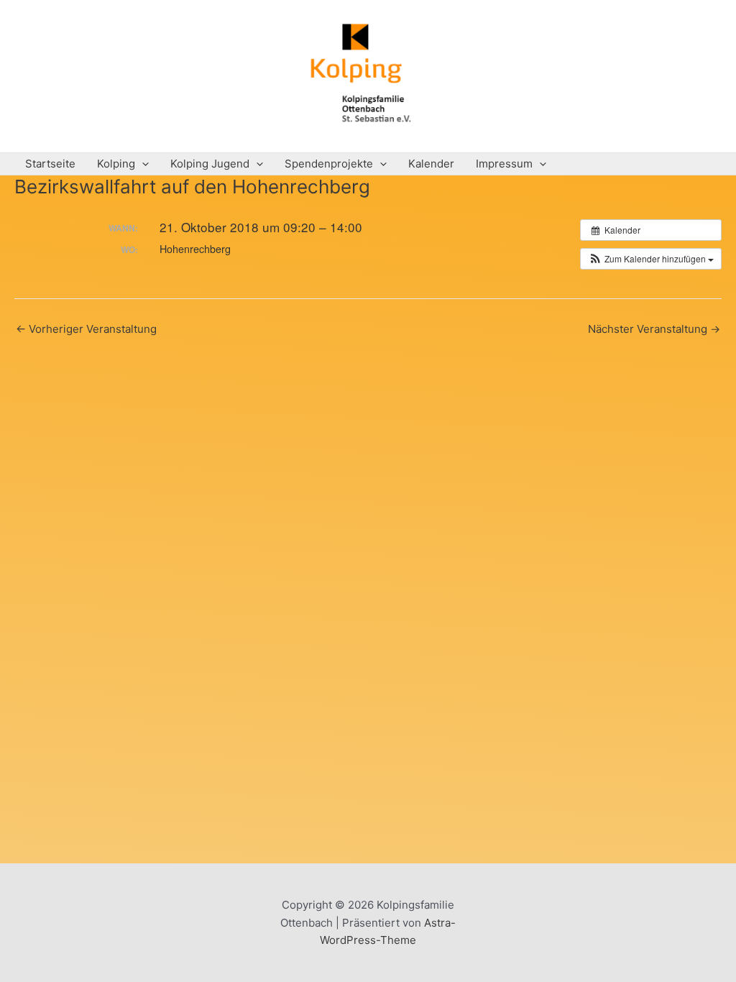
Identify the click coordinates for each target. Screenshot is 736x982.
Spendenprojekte (329, 163)
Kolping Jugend (209, 163)
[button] (651, 259)
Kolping (116, 163)
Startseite (50, 163)
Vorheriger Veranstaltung (86, 328)
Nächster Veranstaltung (654, 328)
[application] (142, 164)
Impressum (504, 163)
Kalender (431, 163)
